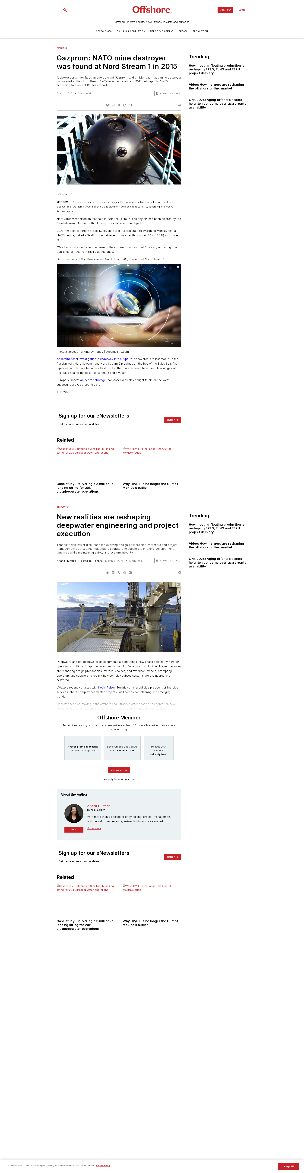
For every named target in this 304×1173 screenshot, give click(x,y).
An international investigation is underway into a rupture (94, 359)
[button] (59, 10)
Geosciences (104, 31)
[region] (152, 1166)
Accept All (288, 1166)
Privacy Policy (103, 1165)
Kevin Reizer (106, 687)
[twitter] (118, 105)
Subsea (183, 31)
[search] (65, 10)
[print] (179, 105)
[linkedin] (113, 105)
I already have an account (119, 779)
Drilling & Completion (131, 31)
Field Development (162, 31)
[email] (130, 105)
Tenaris (98, 560)
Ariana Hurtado (66, 560)
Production (200, 31)
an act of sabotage (93, 380)
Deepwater (63, 507)
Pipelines (62, 48)
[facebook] (107, 105)
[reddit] (124, 105)
